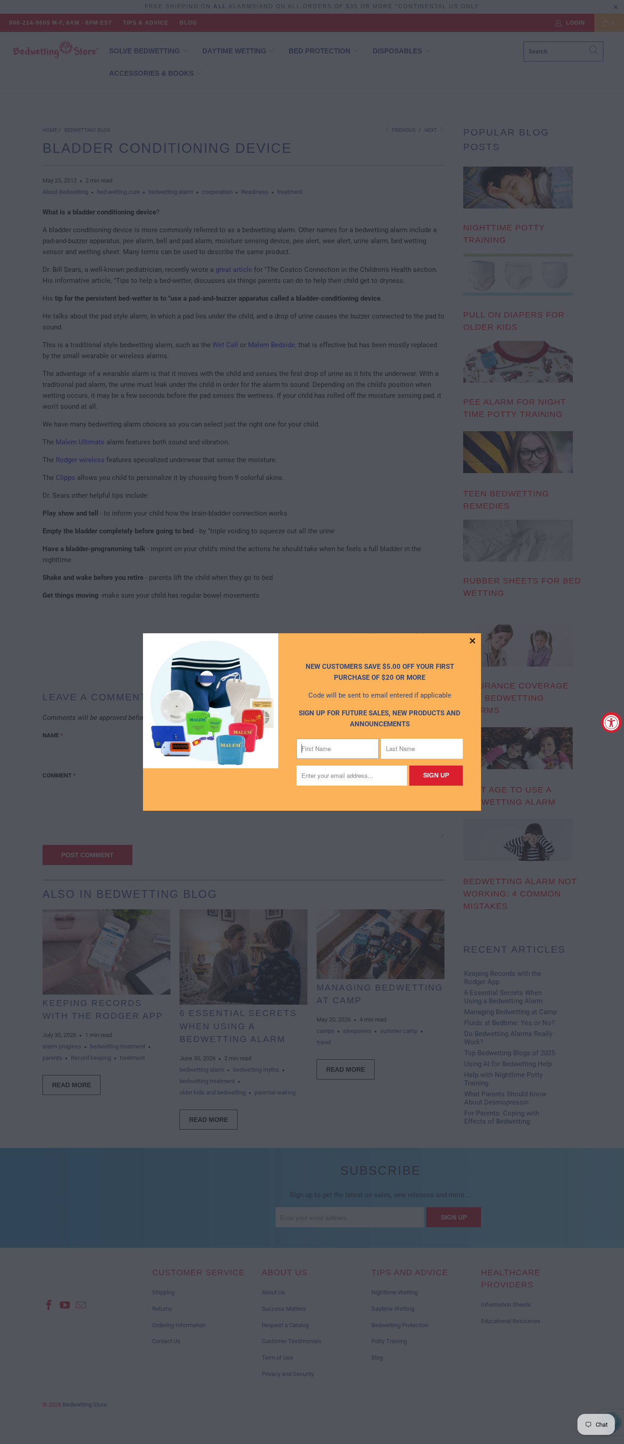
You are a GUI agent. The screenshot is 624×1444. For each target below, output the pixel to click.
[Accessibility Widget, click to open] (611, 722)
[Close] (473, 641)
